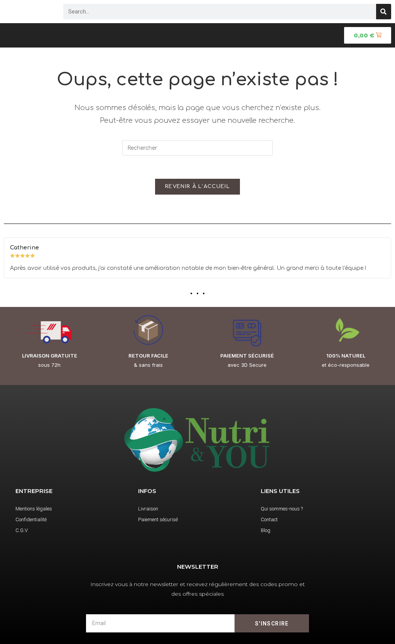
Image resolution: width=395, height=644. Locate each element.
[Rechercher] (383, 11)
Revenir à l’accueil (197, 186)
